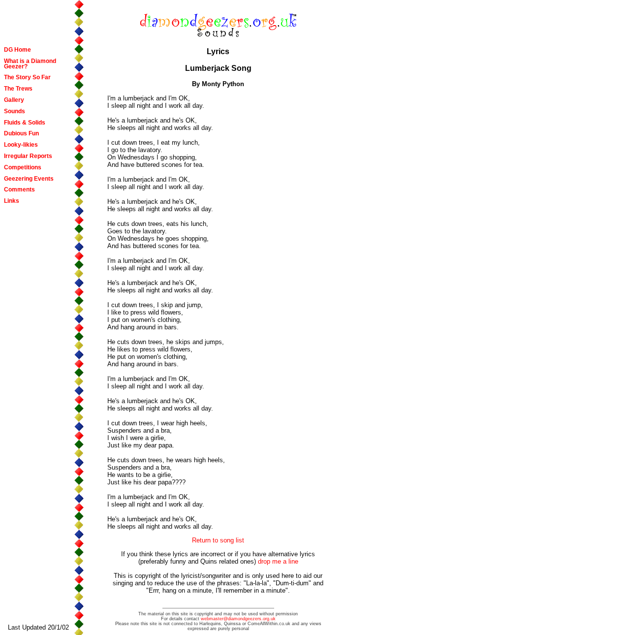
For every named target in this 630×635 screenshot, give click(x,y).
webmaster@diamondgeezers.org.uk (238, 618)
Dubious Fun (21, 133)
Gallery (14, 99)
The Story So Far (27, 77)
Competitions (22, 167)
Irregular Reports (28, 156)
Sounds (14, 111)
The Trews (18, 88)
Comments (19, 189)
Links (11, 200)
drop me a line (278, 561)
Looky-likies (21, 144)
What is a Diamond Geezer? (30, 64)
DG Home (17, 49)
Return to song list (218, 540)
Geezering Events (29, 178)
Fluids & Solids (24, 122)
